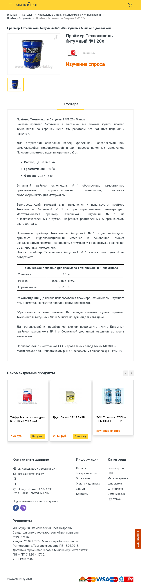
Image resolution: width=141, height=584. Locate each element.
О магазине (83, 478)
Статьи (80, 488)
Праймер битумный (19, 18)
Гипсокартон (116, 468)
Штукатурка (115, 488)
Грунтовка (114, 499)
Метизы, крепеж (118, 478)
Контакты (82, 494)
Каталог (27, 14)
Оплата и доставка (88, 483)
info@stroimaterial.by (31, 473)
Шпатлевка (115, 483)
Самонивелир (116, 494)
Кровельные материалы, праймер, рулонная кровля (69, 14)
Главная (12, 14)
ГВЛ (110, 473)
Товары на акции (86, 473)
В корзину (38, 436)
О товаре (70, 104)
